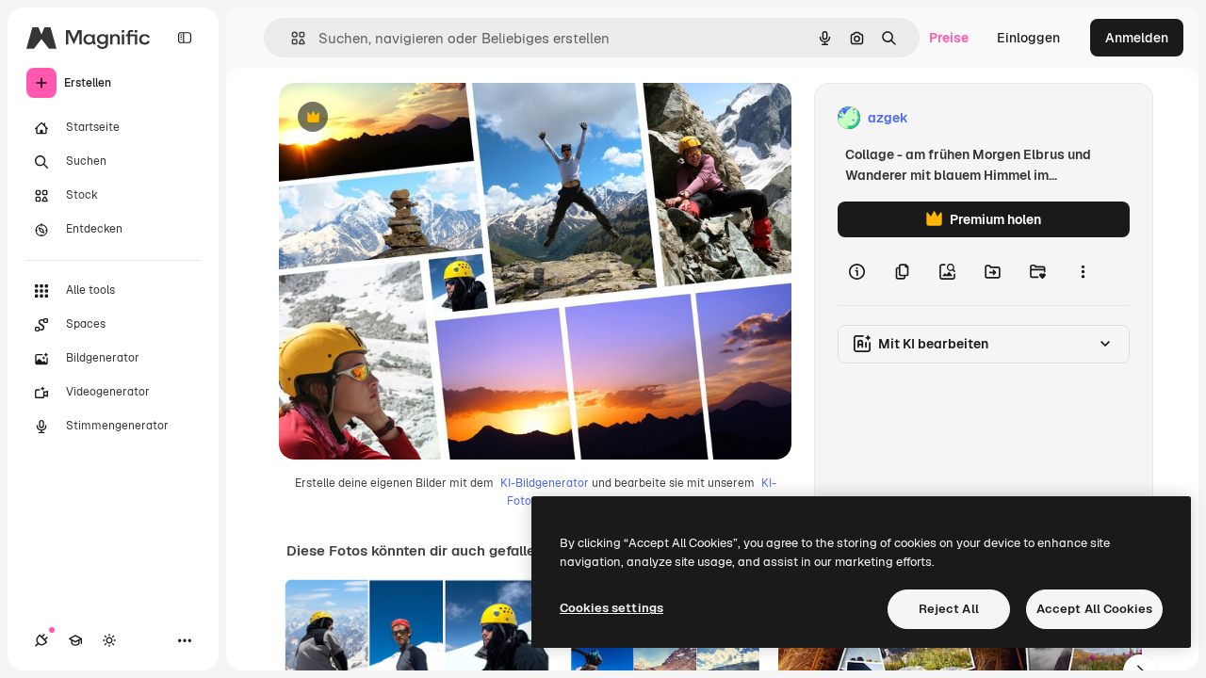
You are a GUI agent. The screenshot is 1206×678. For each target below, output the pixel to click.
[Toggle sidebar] (185, 38)
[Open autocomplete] (291, 38)
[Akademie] (75, 640)
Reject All (949, 609)
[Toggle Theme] (109, 640)
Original (399, 118)
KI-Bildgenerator (544, 483)
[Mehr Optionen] (1082, 271)
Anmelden (1136, 37)
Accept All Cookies (1094, 609)
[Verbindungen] (41, 640)
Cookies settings (611, 608)
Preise (949, 37)
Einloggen (1028, 37)
